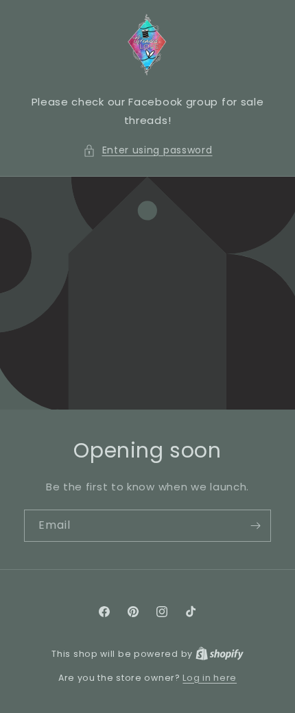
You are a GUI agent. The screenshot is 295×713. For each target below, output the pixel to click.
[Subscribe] (255, 526)
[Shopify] (220, 653)
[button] (148, 150)
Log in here (209, 677)
